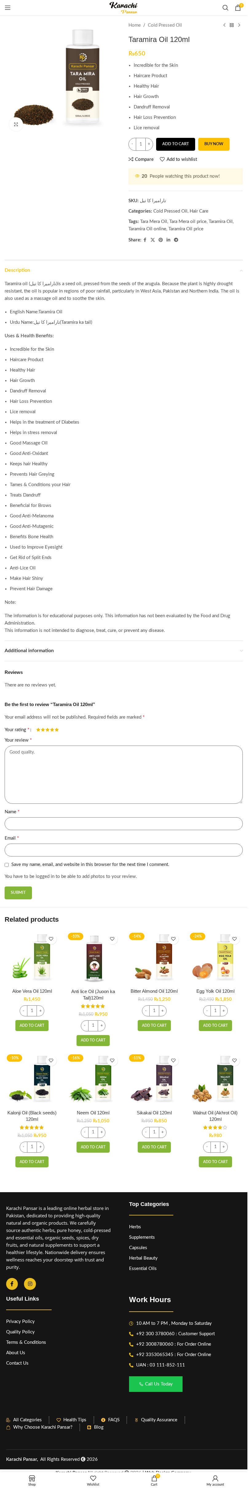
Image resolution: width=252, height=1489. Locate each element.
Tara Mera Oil (153, 221)
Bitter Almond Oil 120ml (154, 991)
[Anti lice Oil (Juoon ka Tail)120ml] (93, 958)
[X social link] (153, 240)
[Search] (225, 8)
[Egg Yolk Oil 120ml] (215, 958)
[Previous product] (224, 25)
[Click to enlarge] (16, 124)
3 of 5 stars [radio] (47, 729)
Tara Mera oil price (188, 221)
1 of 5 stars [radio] (38, 729)
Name (12, 811)
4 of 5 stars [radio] (52, 729)
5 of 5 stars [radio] (56, 729)
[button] (32, 1025)
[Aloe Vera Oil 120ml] (32, 958)
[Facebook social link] (145, 240)
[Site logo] (123, 7)
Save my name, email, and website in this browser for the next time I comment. (90, 864)
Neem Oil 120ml (93, 1112)
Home (134, 25)
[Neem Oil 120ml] (93, 1079)
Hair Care (199, 211)
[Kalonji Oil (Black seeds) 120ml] (32, 1079)
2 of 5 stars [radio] (43, 729)
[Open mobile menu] (8, 8)
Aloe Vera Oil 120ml (32, 991)
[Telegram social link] (176, 240)
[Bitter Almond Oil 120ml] (154, 958)
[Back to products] (231, 25)
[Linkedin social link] (168, 240)
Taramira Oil (221, 221)
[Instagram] (30, 1284)
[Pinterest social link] (161, 240)
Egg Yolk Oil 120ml (215, 991)
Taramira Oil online (147, 229)
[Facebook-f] (12, 1284)
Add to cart (175, 144)
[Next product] (239, 25)
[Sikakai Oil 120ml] (154, 1079)
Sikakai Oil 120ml (154, 1112)
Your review (18, 740)
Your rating (17, 729)
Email (12, 838)
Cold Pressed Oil (165, 25)
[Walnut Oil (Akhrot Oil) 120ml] (215, 1079)
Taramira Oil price (185, 229)
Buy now (213, 144)
